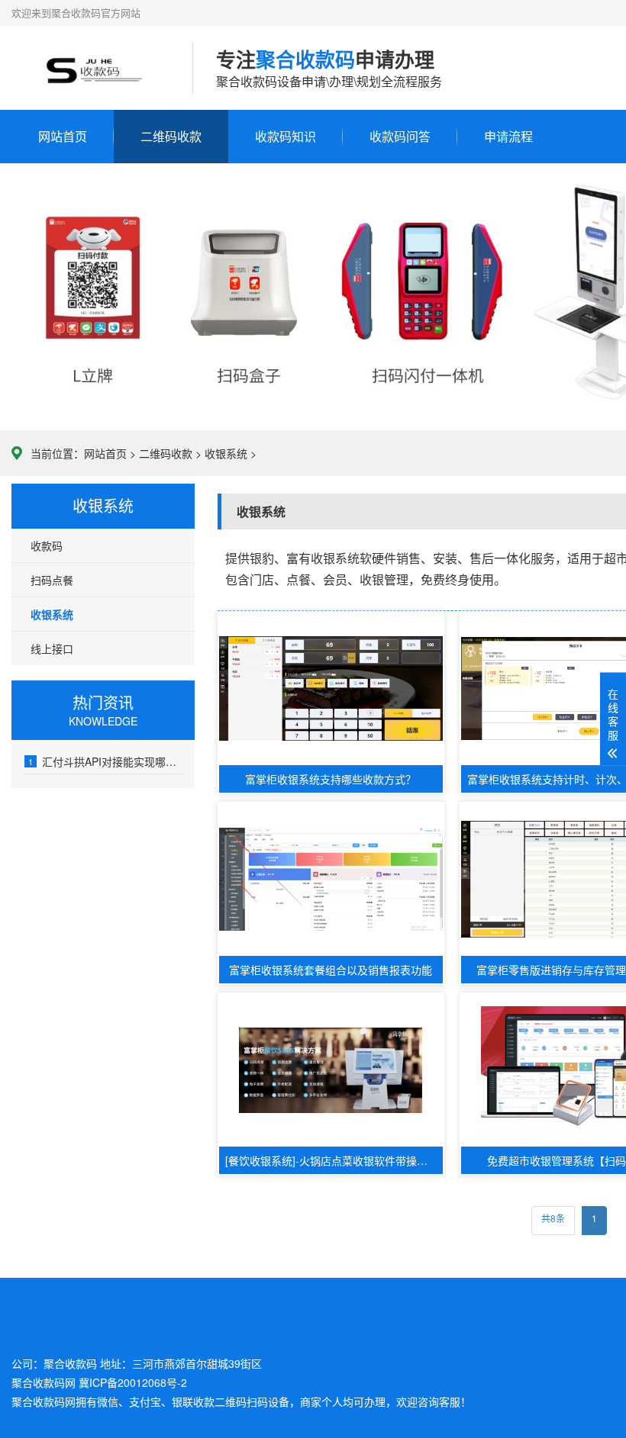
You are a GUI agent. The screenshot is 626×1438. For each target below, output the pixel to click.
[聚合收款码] (90, 67)
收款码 (47, 545)
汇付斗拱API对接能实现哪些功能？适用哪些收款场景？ (105, 761)
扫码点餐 (52, 579)
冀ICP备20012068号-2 (133, 1382)
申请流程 (508, 136)
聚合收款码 (38, 1401)
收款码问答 (400, 136)
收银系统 (226, 453)
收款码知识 (285, 136)
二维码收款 (171, 136)
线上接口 (52, 648)
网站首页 (62, 136)
